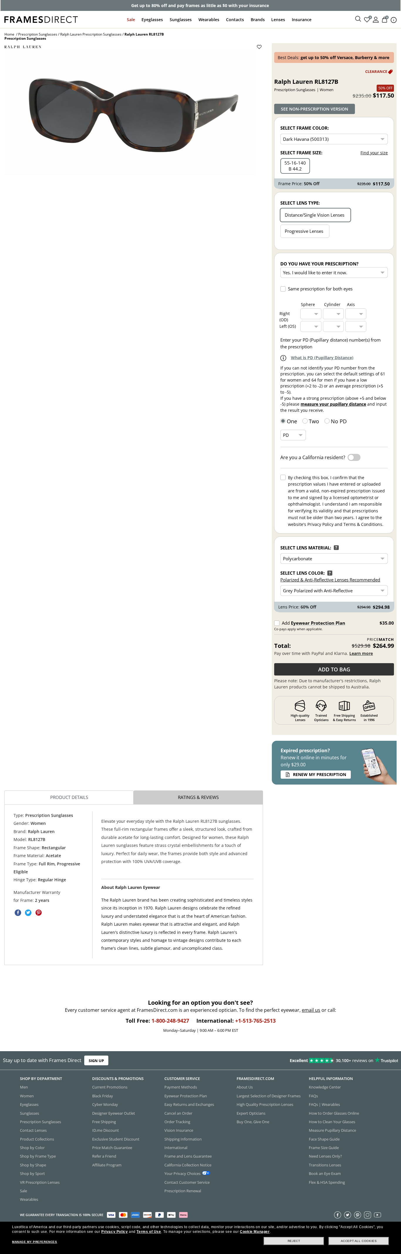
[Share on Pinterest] (38, 912)
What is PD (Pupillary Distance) (322, 357)
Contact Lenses (33, 1130)
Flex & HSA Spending (327, 1182)
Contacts (235, 19)
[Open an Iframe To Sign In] (376, 19)
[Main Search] (358, 19)
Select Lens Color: (302, 573)
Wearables (208, 19)
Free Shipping (104, 1121)
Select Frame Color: (304, 128)
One (292, 421)
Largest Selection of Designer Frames (269, 1095)
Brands (258, 19)
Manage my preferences (34, 1241)
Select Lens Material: (305, 548)
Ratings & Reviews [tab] (198, 797)
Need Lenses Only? (325, 1156)
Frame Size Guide (324, 1147)
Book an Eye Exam (325, 1173)
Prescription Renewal (182, 1190)
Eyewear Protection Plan (318, 623)
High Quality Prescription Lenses (265, 1104)
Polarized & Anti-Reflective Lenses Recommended (330, 580)
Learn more (361, 653)
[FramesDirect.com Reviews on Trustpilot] (315, 1060)
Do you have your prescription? (319, 264)
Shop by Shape (33, 1165)
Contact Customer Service (187, 1182)
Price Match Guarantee (112, 1147)
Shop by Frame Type (38, 1156)
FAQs (313, 1095)
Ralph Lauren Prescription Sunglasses (91, 34)
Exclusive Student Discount (115, 1139)
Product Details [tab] (69, 797)
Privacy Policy (114, 1232)
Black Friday (102, 1095)
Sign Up (96, 1060)
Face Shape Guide (324, 1139)
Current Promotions (109, 1087)
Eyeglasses (152, 19)
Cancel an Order (178, 1113)
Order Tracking (177, 1121)
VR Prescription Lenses (40, 1182)
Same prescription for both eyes (320, 289)
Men (24, 1087)
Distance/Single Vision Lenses (314, 215)
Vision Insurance (178, 1130)
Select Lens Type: (300, 203)
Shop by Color (32, 1147)
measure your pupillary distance (333, 404)
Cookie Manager (254, 1232)
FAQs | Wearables (324, 1104)
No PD (339, 421)
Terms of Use (149, 1232)
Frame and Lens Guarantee (188, 1156)
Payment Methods (180, 1087)
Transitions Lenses (325, 1165)
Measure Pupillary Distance (332, 1130)
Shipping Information (183, 1139)
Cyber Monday (105, 1104)
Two (314, 421)
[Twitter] (347, 1214)
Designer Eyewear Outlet (113, 1113)
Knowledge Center (325, 1087)
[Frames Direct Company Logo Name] (41, 19)
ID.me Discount (105, 1130)
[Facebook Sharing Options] (18, 912)
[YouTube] (377, 1214)
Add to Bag (334, 669)
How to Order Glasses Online (334, 1113)
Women (27, 1095)
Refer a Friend (104, 1156)
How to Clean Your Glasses (332, 1121)
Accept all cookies (359, 1241)
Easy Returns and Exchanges (189, 1104)
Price (380, 639)
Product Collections (37, 1139)
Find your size (374, 153)
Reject (294, 1241)
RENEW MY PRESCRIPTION (319, 774)
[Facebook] (337, 1214)
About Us (245, 1087)
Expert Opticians (251, 1113)
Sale (131, 19)
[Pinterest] (357, 1214)
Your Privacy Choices (182, 1173)
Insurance (301, 19)
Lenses (278, 19)
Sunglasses (181, 19)
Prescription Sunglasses (37, 34)
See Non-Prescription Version (314, 109)
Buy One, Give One (253, 1121)
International (175, 1147)
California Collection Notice (187, 1165)
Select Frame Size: (301, 153)
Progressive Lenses (304, 231)
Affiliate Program (107, 1165)
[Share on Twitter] (28, 912)
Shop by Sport (32, 1173)
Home (9, 34)
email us (311, 1010)
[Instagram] (367, 1214)
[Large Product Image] (129, 112)
